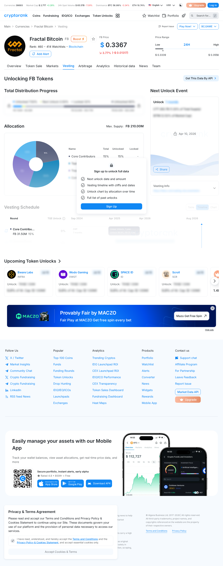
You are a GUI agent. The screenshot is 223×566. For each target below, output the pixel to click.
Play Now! (185, 26)
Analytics (103, 66)
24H (187, 44)
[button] (48, 483)
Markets (52, 66)
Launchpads (61, 396)
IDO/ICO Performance (106, 377)
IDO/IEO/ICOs (62, 390)
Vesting (68, 66)
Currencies (22, 26)
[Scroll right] (214, 281)
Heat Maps (99, 403)
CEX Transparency (104, 383)
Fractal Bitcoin (43, 26)
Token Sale (33, 66)
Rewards (147, 396)
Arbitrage (85, 66)
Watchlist (148, 364)
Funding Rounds (63, 370)
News (143, 66)
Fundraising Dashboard (107, 396)
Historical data (124, 66)
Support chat (188, 358)
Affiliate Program (186, 364)
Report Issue (183, 383)
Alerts (145, 370)
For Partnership (185, 370)
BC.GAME (206, 26)
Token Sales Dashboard (108, 390)
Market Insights (20, 364)
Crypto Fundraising (22, 377)
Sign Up (111, 206)
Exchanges (60, 403)
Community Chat (21, 370)
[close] (212, 308)
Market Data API (187, 392)
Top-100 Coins (63, 358)
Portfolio (147, 358)
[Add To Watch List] (93, 39)
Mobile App (149, 403)
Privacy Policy (179, 530)
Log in (213, 5)
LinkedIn (15, 390)
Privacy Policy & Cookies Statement (37, 542)
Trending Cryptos (103, 358)
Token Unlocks (63, 377)
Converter (148, 377)
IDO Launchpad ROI (105, 364)
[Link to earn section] (184, 16)
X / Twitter (17, 358)
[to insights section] (117, 15)
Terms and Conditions (156, 530)
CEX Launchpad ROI (105, 370)
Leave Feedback (186, 377)
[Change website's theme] (181, 5)
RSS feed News (20, 396)
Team (156, 66)
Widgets (147, 390)
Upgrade (199, 5)
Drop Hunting (62, 383)
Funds (57, 364)
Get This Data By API (199, 78)
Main (7, 26)
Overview (14, 66)
